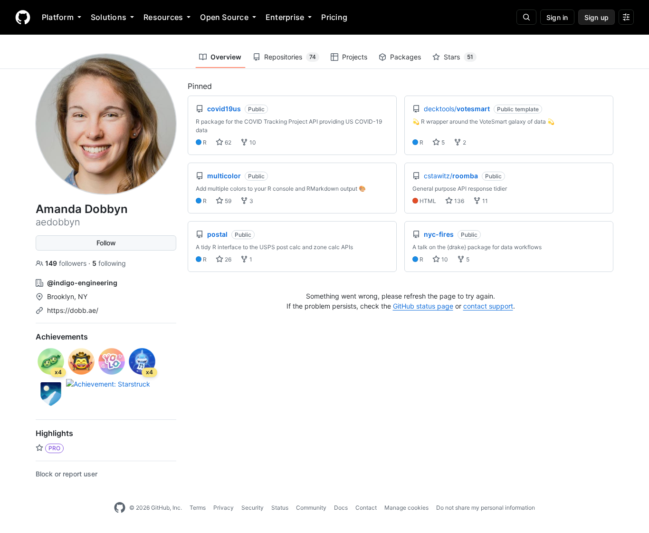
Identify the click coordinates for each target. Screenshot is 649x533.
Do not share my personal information (485, 507)
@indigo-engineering (82, 283)
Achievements (62, 336)
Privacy (223, 507)
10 (252, 142)
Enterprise (285, 17)
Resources (163, 17)
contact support (488, 306)
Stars (458, 57)
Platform (58, 17)
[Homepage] (22, 17)
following (109, 263)
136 (458, 200)
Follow (106, 243)
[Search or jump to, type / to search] (526, 17)
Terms (198, 507)
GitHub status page (423, 306)
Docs (341, 507)
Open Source (224, 17)
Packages (405, 57)
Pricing (334, 17)
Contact (366, 507)
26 (227, 259)
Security (252, 507)
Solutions (108, 17)
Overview (225, 57)
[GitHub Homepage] (119, 508)
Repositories (290, 57)
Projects (354, 57)
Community (311, 507)
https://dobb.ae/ (72, 310)
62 (227, 142)
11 (484, 200)
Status (279, 507)
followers (66, 263)
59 (227, 200)
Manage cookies (406, 507)
